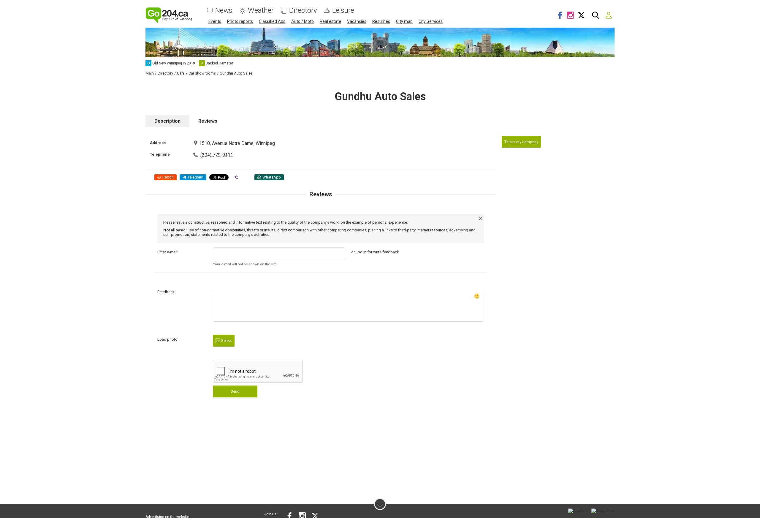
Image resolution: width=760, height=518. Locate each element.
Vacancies (356, 21)
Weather (261, 11)
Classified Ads (272, 21)
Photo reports (240, 21)
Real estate (330, 21)
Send (235, 391)
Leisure (343, 11)
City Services (431, 21)
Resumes (381, 21)
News (223, 11)
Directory (303, 11)
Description (167, 121)
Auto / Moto (302, 21)
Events (214, 21)
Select (226, 340)
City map (404, 21)
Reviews (207, 121)
